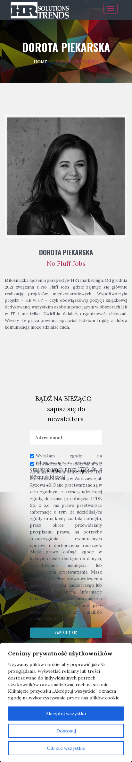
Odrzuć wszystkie (66, 748)
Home (40, 62)
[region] (66, 702)
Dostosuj (66, 731)
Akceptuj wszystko (66, 713)
